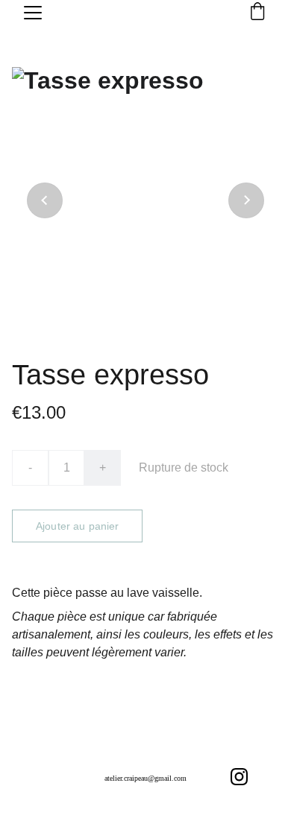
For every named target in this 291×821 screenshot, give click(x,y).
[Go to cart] (257, 12)
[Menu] (33, 12)
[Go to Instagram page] (239, 776)
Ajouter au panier (77, 526)
